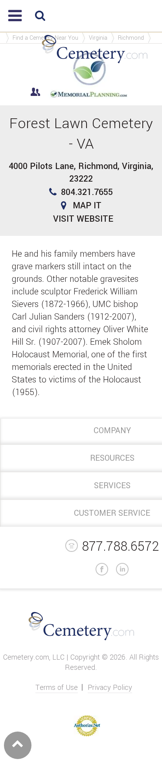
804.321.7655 (87, 192)
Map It (87, 205)
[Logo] (94, 63)
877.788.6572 (120, 546)
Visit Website (83, 219)
